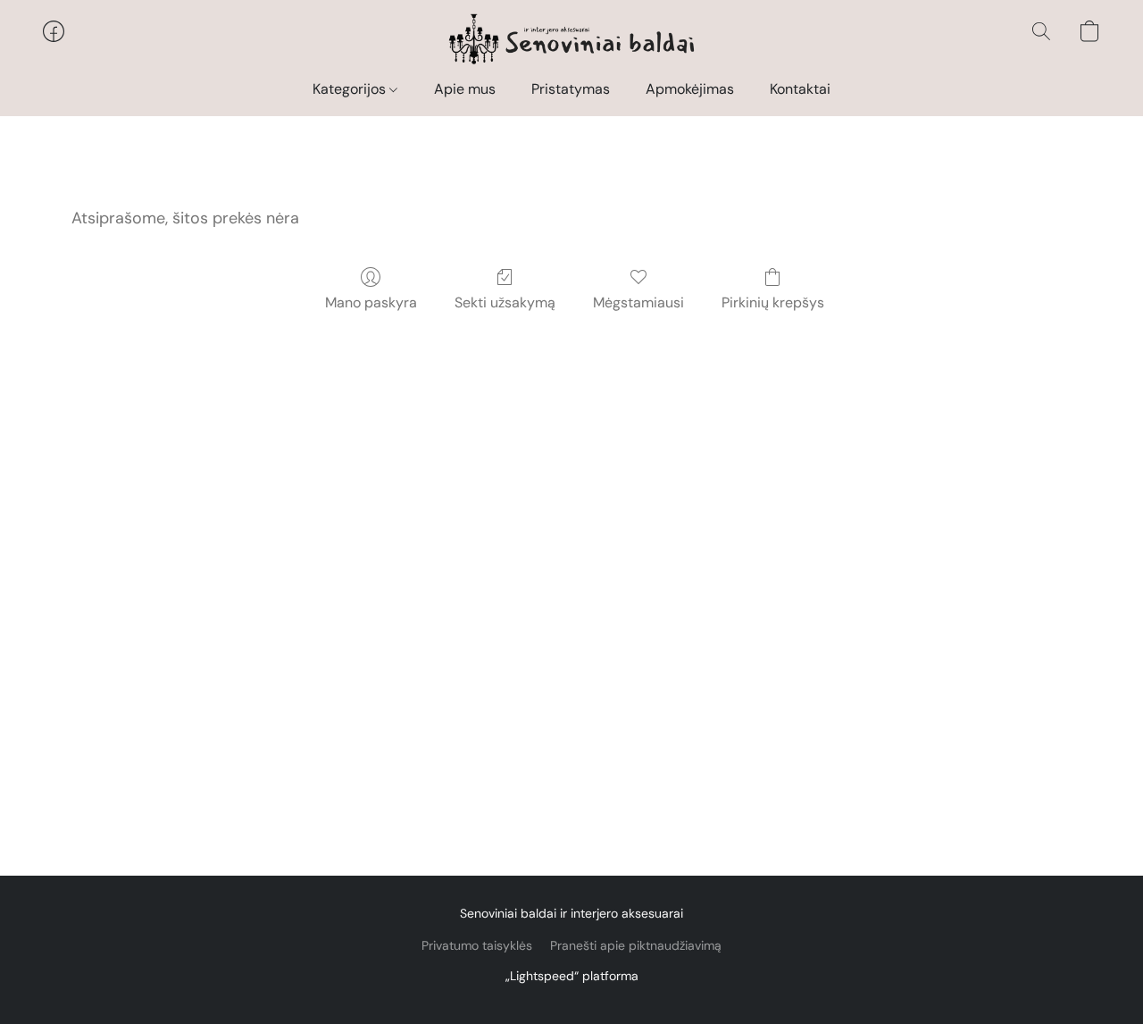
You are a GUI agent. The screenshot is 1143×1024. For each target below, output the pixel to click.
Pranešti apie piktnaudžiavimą (636, 945)
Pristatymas (570, 89)
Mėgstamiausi (638, 302)
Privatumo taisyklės (476, 945)
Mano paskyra (371, 302)
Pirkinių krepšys (773, 302)
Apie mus (465, 89)
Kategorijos (351, 89)
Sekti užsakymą (505, 302)
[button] (572, 40)
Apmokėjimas (690, 89)
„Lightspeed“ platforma (571, 976)
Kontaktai (800, 89)
